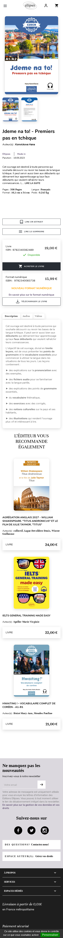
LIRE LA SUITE (32, 183)
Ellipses (6, 154)
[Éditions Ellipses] (30, 5)
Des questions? (27, 844)
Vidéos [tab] (38, 316)
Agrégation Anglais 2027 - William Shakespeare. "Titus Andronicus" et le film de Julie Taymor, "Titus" (30, 521)
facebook (18, 830)
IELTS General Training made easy (26, 615)
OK (41, 785)
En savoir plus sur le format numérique (31, 295)
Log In (45, 5)
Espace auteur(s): (29, 856)
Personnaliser (50, 934)
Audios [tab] (26, 316)
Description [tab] (11, 316)
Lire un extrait (34, 222)
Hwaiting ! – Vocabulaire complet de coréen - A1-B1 (28, 705)
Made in (21, 154)
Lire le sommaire (34, 231)
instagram (45, 830)
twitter (31, 830)
